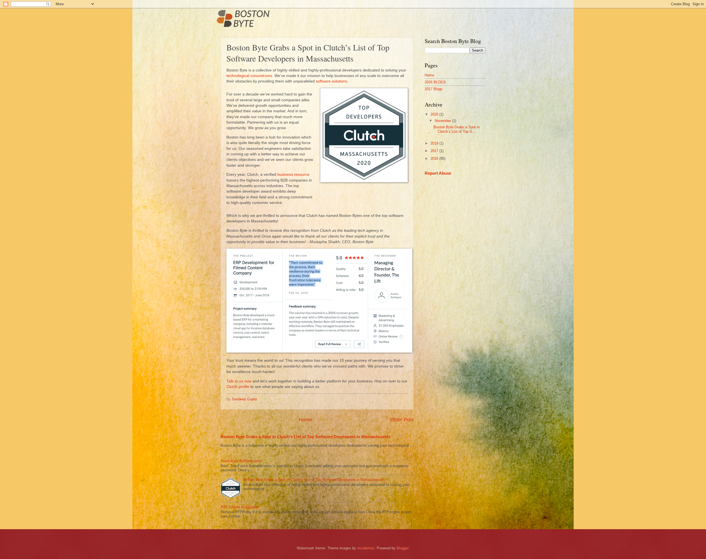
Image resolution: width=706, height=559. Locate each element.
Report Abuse (438, 173)
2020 (434, 114)
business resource (293, 174)
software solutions (331, 81)
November (443, 121)
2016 (434, 158)
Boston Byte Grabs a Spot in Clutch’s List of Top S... (457, 129)
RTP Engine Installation (239, 507)
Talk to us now (239, 381)
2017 (434, 151)
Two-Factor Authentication (241, 461)
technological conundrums (249, 76)
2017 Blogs (434, 89)
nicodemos (366, 548)
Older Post (402, 419)
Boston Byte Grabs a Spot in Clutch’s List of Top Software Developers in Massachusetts (305, 436)
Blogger (402, 548)
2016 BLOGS (435, 82)
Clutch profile (237, 387)
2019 (434, 143)
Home (305, 419)
